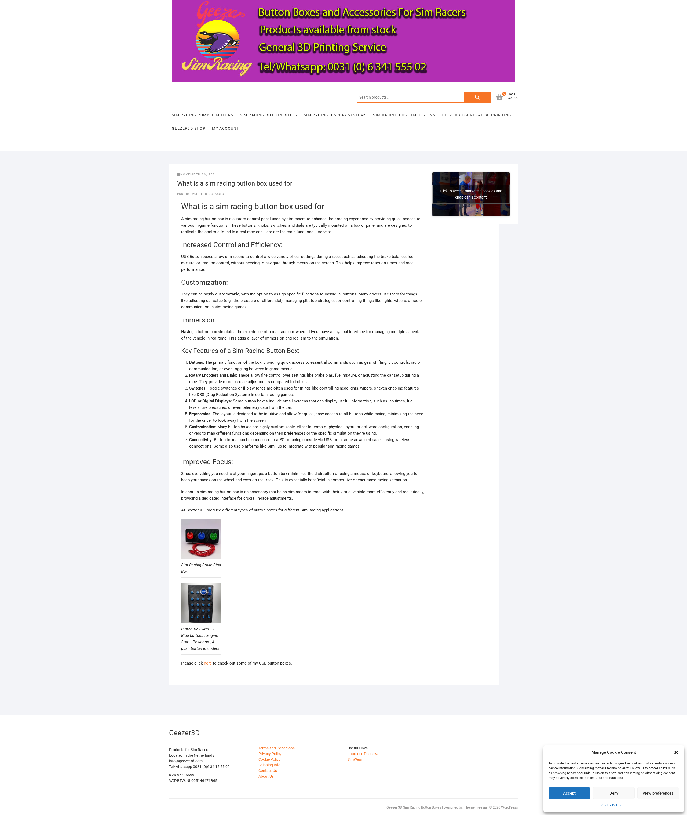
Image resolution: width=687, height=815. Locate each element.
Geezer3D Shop (189, 128)
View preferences (658, 793)
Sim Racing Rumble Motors (202, 115)
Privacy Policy (270, 754)
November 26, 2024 (198, 174)
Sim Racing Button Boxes (268, 115)
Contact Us (267, 771)
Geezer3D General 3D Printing (476, 115)
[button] (676, 752)
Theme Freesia (475, 807)
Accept (569, 793)
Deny (613, 793)
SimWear (355, 759)
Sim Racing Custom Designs (404, 115)
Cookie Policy (611, 805)
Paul (194, 194)
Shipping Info (269, 765)
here (208, 663)
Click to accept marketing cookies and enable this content (471, 194)
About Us (266, 776)
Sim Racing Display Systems (335, 115)
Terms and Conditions (276, 748)
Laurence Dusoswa (363, 754)
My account (225, 128)
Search (477, 97)
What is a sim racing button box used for (234, 183)
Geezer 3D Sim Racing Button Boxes (413, 807)
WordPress (509, 807)
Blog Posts (214, 194)
